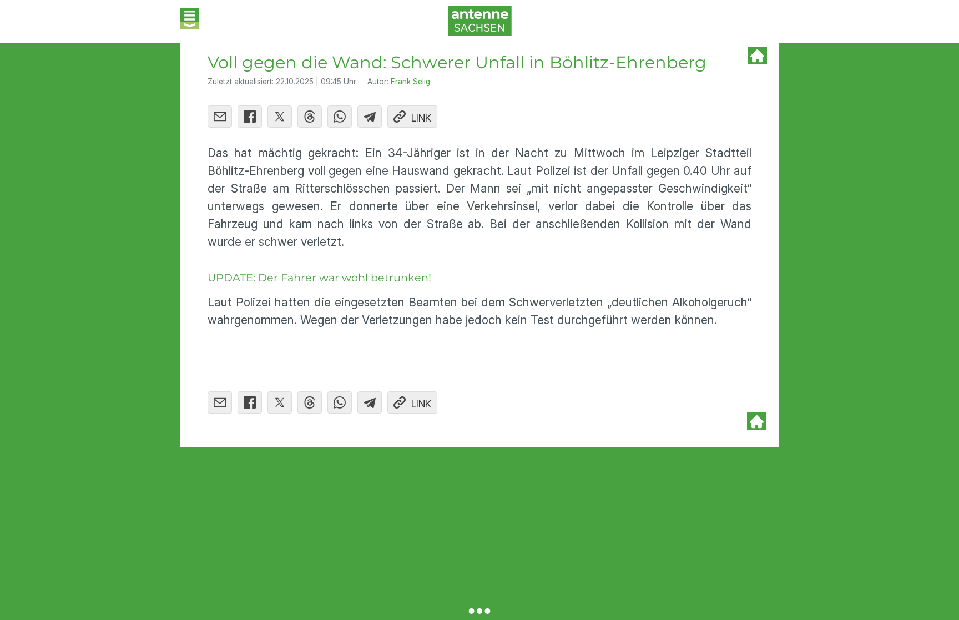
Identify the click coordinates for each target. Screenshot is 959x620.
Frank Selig (410, 81)
